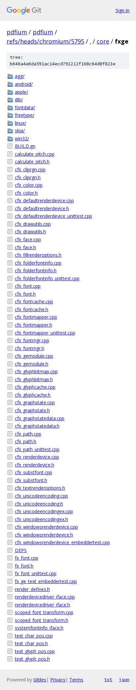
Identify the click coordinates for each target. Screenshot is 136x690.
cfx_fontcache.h (31, 309)
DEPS (21, 550)
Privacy (57, 679)
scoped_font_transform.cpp (44, 612)
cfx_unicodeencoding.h (39, 504)
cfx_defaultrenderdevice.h (42, 208)
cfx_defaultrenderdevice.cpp (44, 200)
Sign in (122, 10)
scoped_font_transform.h (41, 620)
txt (108, 679)
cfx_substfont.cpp (33, 472)
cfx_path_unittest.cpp (37, 449)
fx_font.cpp (26, 558)
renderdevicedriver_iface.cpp (45, 597)
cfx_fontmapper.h (33, 325)
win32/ (22, 138)
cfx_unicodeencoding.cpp (41, 496)
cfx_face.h (25, 247)
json (124, 679)
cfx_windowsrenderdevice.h (44, 535)
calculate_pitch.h (32, 161)
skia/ (20, 130)
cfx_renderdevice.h (34, 465)
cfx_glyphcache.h (33, 395)
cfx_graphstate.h (32, 410)
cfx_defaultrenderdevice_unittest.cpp (53, 216)
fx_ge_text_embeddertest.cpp (46, 581)
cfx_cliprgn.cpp (30, 169)
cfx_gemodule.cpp (34, 356)
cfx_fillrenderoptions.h (38, 255)
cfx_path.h (25, 441)
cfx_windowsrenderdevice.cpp (46, 527)
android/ (24, 84)
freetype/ (24, 115)
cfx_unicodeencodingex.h (41, 519)
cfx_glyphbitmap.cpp (36, 371)
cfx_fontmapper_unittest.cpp (45, 333)
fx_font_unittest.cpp (35, 573)
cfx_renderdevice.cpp (37, 457)
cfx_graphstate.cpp (35, 402)
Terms (76, 679)
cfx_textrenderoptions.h (40, 488)
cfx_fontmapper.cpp (36, 317)
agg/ (19, 76)
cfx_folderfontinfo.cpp (38, 263)
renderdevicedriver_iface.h (42, 605)
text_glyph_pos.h (32, 659)
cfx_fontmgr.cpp (32, 340)
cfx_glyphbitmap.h (34, 379)
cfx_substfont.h (31, 480)
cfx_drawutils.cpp (33, 224)
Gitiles (39, 679)
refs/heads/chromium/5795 (45, 41)
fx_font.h (24, 566)
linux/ (20, 123)
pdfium (17, 32)
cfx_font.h (25, 294)
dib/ (19, 99)
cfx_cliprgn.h (28, 177)
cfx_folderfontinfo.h (35, 270)
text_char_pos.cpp (34, 636)
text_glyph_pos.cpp (35, 651)
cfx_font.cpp (28, 286)
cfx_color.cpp (29, 185)
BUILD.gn (25, 146)
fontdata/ (25, 107)
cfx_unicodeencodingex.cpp (44, 511)
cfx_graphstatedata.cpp (39, 418)
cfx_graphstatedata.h (37, 426)
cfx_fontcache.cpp (34, 301)
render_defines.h (32, 589)
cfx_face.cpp (28, 239)
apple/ (21, 92)
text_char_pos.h (31, 643)
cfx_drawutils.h (30, 231)
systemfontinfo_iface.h (39, 628)
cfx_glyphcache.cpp (35, 387)
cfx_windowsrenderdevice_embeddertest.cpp (62, 542)
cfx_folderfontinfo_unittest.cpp (47, 278)
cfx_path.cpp (28, 434)
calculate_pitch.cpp (34, 154)
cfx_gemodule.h (31, 364)
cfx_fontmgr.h (29, 348)
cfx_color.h (26, 193)
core (103, 41)
